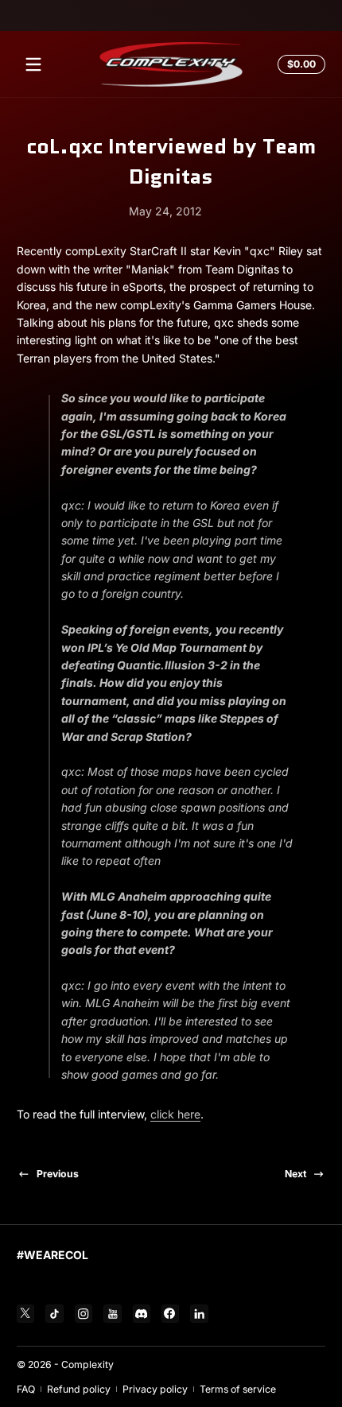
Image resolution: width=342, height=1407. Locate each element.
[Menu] (33, 64)
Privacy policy (155, 1389)
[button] (299, 64)
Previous (58, 1174)
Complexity (87, 1364)
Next (295, 1174)
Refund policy (79, 1389)
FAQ (26, 1389)
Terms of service (238, 1389)
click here (175, 1114)
